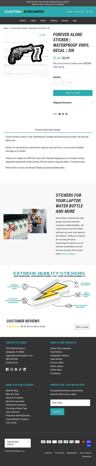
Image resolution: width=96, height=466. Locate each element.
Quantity (57, 77)
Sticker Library (56, 366)
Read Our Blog (12, 390)
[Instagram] (11, 369)
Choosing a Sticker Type (16, 408)
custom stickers (68, 253)
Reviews (65, 20)
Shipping (53, 20)
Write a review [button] (82, 327)
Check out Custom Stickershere (50, 167)
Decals (43, 20)
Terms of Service (85, 453)
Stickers (23, 20)
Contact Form (12, 362)
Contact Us (48, 453)
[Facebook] (7, 369)
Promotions (55, 373)
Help (74, 20)
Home (6, 28)
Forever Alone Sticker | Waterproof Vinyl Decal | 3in (30, 28)
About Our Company (14, 397)
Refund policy (86, 456)
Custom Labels (56, 362)
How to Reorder (13, 412)
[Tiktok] (20, 369)
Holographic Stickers (59, 355)
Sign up (57, 412)
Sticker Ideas (56, 369)
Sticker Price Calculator (60, 348)
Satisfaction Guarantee (16, 404)
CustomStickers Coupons (17, 419)
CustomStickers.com (17, 451)
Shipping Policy (72, 453)
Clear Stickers (56, 359)
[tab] (48, 130)
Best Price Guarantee (15, 401)
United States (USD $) (13, 443)
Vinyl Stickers (56, 352)
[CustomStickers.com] (24, 12)
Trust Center (11, 422)
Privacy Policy (59, 453)
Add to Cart (73, 93)
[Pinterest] (16, 369)
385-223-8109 (12, 359)
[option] (26, 54)
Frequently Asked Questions (18, 415)
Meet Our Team (12, 394)
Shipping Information (62, 102)
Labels (33, 20)
